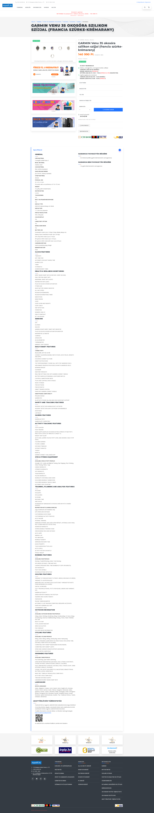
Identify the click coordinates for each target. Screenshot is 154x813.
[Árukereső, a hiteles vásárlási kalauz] (42, 750)
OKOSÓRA (65, 21)
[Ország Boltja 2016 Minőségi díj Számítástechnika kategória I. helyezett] (112, 740)
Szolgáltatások (107, 773)
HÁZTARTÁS (58, 769)
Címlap (33, 21)
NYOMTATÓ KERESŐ (83, 777)
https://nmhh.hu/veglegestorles (43, 712)
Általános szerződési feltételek (112, 784)
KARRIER (46, 7)
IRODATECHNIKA (59, 773)
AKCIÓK (53, 7)
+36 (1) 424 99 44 (21, 2)
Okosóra (92, 40)
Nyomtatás (84, 131)
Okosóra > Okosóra (77, 13)
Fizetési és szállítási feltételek (111, 777)
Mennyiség (82, 106)
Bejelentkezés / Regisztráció (144, 2)
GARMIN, (82, 40)
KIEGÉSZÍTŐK (82, 88)
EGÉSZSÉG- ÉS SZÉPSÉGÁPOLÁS (63, 766)
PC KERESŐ (81, 780)
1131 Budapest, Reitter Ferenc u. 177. (36, 2)
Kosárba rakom (109, 109)
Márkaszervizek (106, 788)
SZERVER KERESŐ (83, 784)
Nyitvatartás (106, 769)
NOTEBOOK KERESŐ (83, 773)
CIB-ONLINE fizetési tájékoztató (112, 791)
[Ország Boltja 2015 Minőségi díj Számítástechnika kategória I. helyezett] (89, 740)
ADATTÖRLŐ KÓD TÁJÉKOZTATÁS (111, 799)
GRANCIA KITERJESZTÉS (85, 100)
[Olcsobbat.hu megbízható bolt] (89, 750)
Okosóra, (87, 40)
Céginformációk (107, 780)
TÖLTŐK (81, 94)
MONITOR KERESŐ (83, 769)
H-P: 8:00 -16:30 (51, 2)
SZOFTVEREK (82, 82)
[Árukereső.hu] (112, 748)
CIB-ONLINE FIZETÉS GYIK (109, 795)
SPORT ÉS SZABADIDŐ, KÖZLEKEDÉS (52, 21)
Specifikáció (84, 125)
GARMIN (79, 21)
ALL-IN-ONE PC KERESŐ (84, 766)
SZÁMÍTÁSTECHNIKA (60, 780)
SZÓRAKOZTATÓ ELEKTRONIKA (63, 784)
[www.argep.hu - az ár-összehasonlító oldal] (65, 750)
